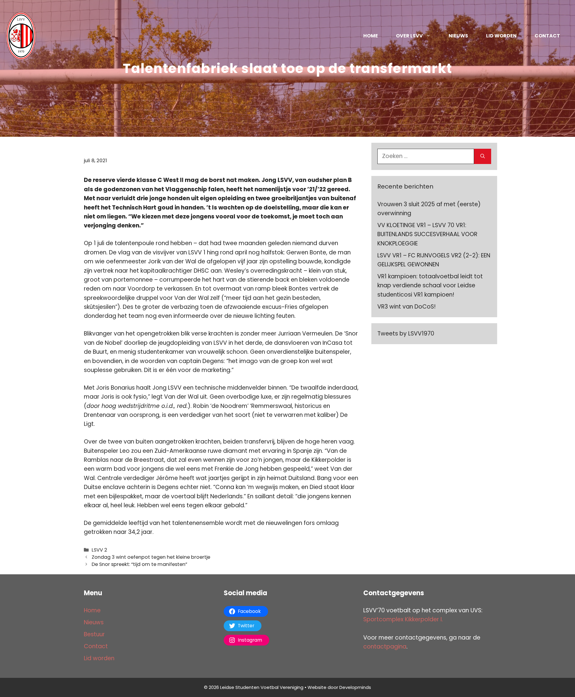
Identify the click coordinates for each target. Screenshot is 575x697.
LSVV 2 (99, 549)
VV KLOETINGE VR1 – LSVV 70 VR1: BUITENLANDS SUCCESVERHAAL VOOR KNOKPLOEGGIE (427, 234)
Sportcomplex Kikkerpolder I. (403, 619)
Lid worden (501, 35)
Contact (547, 35)
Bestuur (94, 634)
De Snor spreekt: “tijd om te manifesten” (139, 564)
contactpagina (384, 647)
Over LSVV (409, 35)
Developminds (355, 687)
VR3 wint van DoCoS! (406, 307)
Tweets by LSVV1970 (405, 333)
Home (370, 35)
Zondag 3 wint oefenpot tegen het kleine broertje (151, 557)
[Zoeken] (482, 156)
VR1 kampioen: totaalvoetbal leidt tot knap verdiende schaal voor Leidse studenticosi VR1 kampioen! (430, 285)
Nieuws (458, 35)
